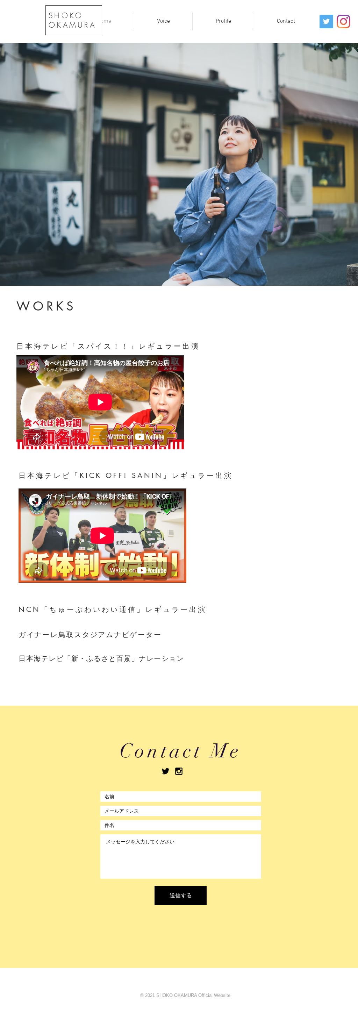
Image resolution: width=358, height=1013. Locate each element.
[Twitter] (326, 21)
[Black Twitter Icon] (165, 771)
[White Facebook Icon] (287, 1008)
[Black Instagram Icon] (179, 771)
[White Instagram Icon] (306, 1008)
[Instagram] (343, 21)
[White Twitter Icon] (296, 1008)
